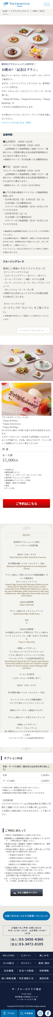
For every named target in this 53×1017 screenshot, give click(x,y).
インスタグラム (40, 1013)
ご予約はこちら (26, 503)
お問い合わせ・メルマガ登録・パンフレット (26, 915)
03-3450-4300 (31, 939)
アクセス (11, 1013)
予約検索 (28, 1013)
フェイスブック (48, 1013)
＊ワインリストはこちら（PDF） (17, 122)
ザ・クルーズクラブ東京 (16, 4)
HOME (5, 11)
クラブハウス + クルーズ (20, 11)
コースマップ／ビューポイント (32, 330)
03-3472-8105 (31, 943)
